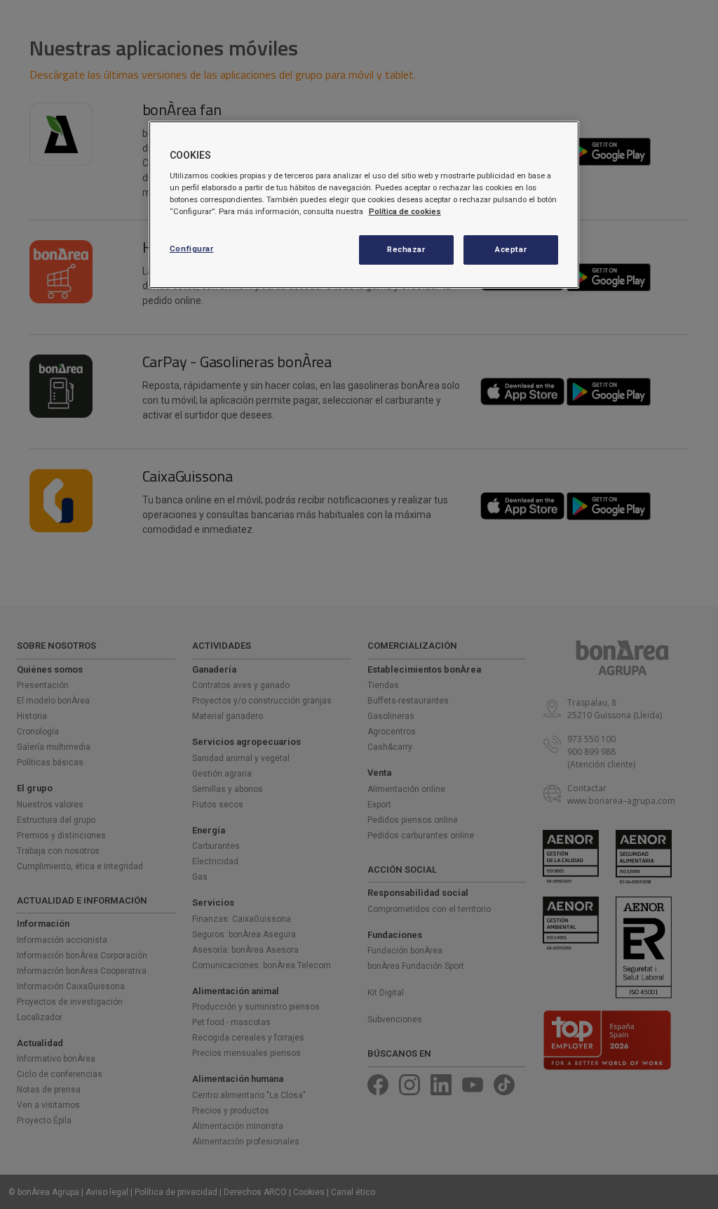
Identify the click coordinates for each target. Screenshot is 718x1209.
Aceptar (511, 249)
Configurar (192, 248)
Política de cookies (405, 211)
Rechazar (406, 249)
